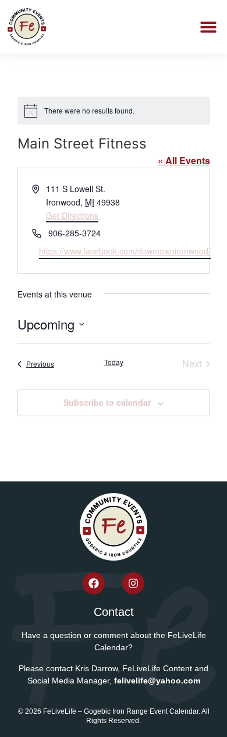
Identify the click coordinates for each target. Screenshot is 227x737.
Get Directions (72, 215)
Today (113, 362)
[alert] (113, 111)
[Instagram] (133, 583)
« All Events (184, 160)
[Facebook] (94, 583)
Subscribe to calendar (107, 402)
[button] (208, 27)
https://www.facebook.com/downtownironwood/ (125, 251)
